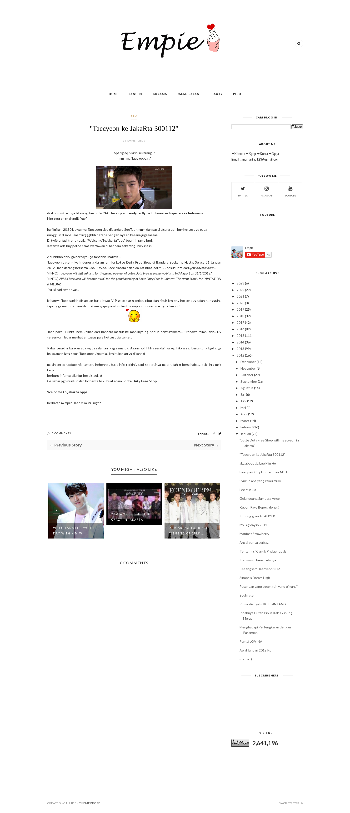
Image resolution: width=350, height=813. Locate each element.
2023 (240, 283)
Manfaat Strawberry (254, 534)
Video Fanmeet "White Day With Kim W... (74, 530)
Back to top (289, 803)
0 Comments (61, 433)
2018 (240, 316)
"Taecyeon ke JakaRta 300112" (262, 454)
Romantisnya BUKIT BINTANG (263, 604)
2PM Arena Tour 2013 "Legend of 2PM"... (189, 530)
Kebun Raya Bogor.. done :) (259, 507)
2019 (240, 309)
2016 (240, 329)
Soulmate (247, 595)
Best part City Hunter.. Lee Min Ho (265, 472)
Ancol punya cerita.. (254, 542)
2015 (240, 335)
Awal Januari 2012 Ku (255, 650)
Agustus (246, 388)
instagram (267, 195)
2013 (240, 349)
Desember (248, 362)
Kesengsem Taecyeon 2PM (260, 569)
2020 (240, 303)
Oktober (246, 375)
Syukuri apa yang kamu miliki (260, 481)
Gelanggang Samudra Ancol (260, 498)
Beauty (216, 94)
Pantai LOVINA (251, 641)
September (248, 381)
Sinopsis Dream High (255, 578)
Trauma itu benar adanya (258, 560)
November (248, 368)
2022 (240, 290)
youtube (290, 195)
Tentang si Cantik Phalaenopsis (263, 551)
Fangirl (136, 94)
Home (114, 94)
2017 (240, 322)
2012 (240, 355)
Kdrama (160, 94)
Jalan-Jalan (188, 94)
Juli (242, 394)
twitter (243, 195)
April (243, 414)
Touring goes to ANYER (257, 516)
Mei (243, 408)
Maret (245, 421)
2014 (240, 342)
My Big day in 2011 (253, 525)
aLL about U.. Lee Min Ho (258, 463)
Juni (243, 401)
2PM (134, 116)
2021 (240, 296)
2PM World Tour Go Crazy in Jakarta (130, 517)
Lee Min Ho (248, 490)
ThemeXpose (89, 803)
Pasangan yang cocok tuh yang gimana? (269, 586)
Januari (245, 434)
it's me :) (246, 659)
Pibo (237, 94)
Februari (246, 427)
